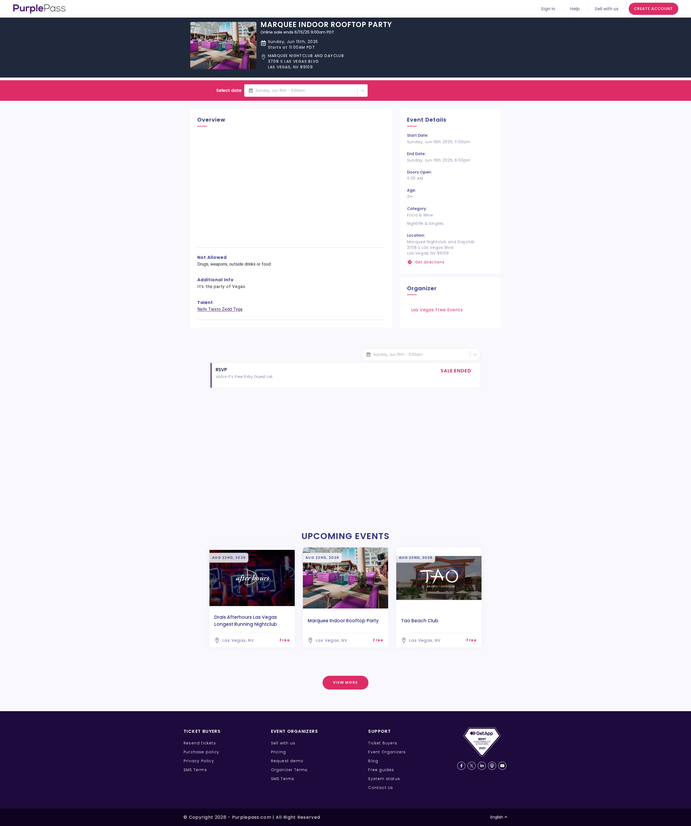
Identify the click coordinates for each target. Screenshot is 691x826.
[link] (450, 262)
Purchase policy (201, 752)
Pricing (278, 752)
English (496, 817)
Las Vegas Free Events (437, 310)
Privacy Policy (199, 761)
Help (575, 9)
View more (345, 682)
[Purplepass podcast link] (492, 766)
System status (384, 778)
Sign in (548, 9)
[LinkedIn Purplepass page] (482, 766)
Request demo (287, 761)
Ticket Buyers (382, 743)
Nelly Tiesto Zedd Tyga (219, 309)
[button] (326, 61)
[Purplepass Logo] (39, 9)
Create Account (653, 8)
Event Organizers (387, 752)
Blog (373, 761)
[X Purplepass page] (472, 766)
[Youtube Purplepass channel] (502, 766)
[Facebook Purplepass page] (461, 766)
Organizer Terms (289, 770)
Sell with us (607, 9)
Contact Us (380, 787)
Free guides (381, 770)
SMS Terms (195, 770)
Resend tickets (200, 743)
